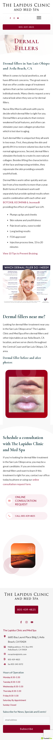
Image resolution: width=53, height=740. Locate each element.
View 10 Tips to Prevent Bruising (20, 253)
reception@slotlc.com (17, 654)
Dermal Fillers (26, 44)
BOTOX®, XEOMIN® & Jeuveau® (21, 202)
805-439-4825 (28, 515)
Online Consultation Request (25, 500)
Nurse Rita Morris (12, 108)
